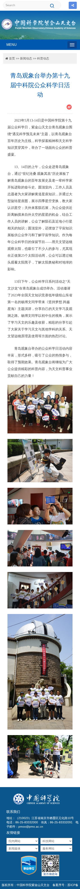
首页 (12, 58)
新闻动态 (26, 58)
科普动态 (43, 58)
